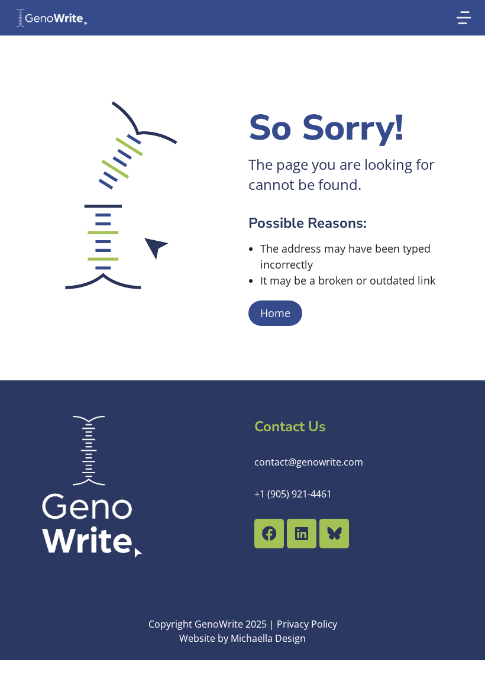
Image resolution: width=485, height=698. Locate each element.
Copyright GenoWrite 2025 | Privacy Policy (242, 624)
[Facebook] (269, 533)
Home (275, 313)
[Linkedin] (301, 533)
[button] (463, 17)
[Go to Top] (460, 673)
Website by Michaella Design (242, 638)
